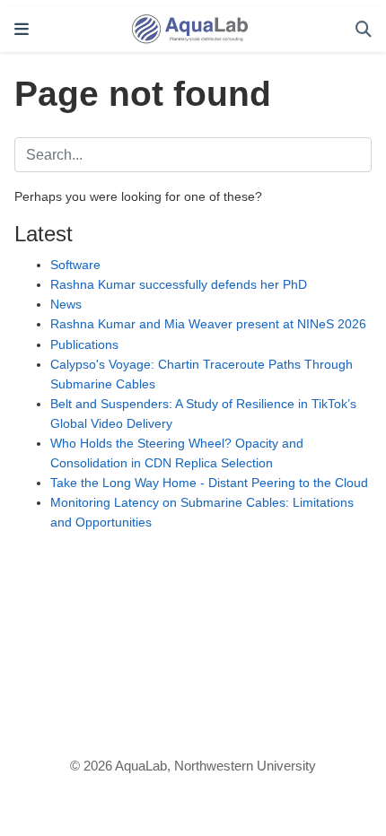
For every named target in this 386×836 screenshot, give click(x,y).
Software (75, 264)
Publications (84, 344)
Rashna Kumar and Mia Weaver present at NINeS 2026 (208, 324)
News (66, 304)
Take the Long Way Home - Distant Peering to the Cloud (209, 482)
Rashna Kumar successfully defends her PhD (178, 284)
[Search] (363, 30)
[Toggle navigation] (21, 29)
